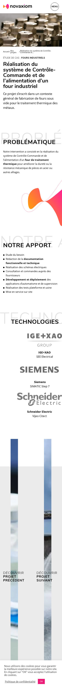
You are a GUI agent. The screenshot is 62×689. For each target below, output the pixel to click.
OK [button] (41, 681)
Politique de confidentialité (20, 681)
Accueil (6, 52)
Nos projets (13, 51)
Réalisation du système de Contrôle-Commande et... (35, 51)
